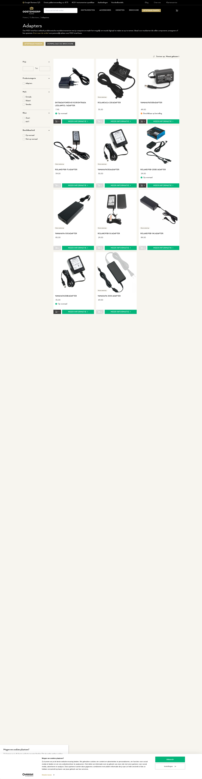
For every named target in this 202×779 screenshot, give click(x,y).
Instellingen (168, 766)
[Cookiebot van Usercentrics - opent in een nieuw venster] (28, 774)
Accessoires (105, 10)
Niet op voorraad (31, 139)
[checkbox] (24, 83)
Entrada (28, 97)
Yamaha (28, 104)
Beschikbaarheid (29, 130)
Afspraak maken (151, 10)
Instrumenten (88, 10)
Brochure (134, 10)
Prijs (24, 62)
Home (25, 17)
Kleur (25, 113)
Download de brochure (60, 44)
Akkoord (169, 759)
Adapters (29, 83)
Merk (24, 92)
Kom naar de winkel (40, 33)
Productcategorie (29, 78)
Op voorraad (30, 135)
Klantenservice (171, 2)
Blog (146, 2)
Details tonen (47, 775)
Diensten (120, 10)
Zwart (28, 118)
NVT (27, 122)
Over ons (157, 2)
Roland (28, 101)
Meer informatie (77, 121)
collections (34, 17)
